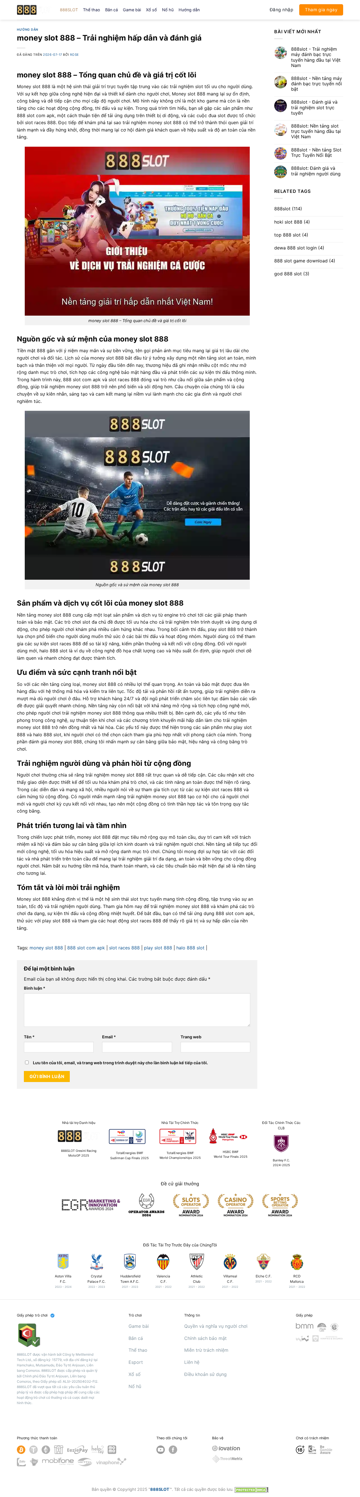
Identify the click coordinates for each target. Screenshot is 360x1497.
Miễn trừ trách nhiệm (206, 1350)
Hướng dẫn (189, 9)
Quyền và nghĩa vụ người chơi (216, 1326)
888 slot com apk (86, 948)
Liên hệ (191, 1362)
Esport (136, 1362)
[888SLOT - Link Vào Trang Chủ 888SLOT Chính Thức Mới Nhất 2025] (34, 10)
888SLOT (69, 9)
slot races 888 (124, 948)
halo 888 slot (190, 948)
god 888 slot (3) (291, 273)
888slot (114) (288, 208)
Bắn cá (111, 9)
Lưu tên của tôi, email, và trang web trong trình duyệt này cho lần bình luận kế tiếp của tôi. (120, 1062)
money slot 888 (46, 948)
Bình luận (34, 988)
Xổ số (151, 9)
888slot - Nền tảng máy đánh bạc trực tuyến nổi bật (316, 84)
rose (74, 55)
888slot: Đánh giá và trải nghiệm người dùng (316, 171)
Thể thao (91, 9)
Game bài (132, 9)
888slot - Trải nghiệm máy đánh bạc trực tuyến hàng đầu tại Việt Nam (316, 57)
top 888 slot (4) (291, 235)
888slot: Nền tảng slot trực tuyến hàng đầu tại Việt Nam (316, 131)
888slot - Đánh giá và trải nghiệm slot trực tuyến (314, 107)
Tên (29, 1036)
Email (109, 1036)
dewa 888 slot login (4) (299, 248)
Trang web (191, 1036)
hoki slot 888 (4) (292, 222)
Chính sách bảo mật (205, 1338)
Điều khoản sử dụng (205, 1374)
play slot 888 (158, 948)
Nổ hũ (168, 9)
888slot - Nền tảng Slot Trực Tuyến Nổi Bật (316, 152)
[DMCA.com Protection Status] (251, 1489)
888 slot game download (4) (304, 261)
